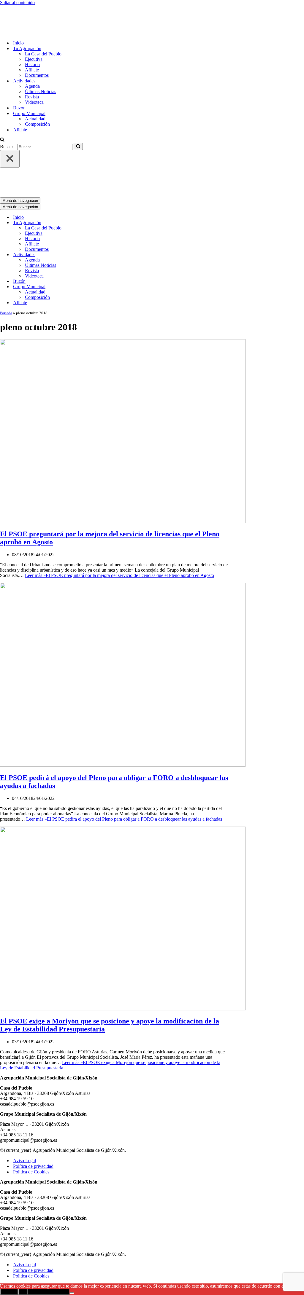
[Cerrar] (10, 134)
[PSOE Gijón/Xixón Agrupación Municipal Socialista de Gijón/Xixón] (21, 7)
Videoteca (34, 77)
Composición (37, 99)
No (22, 1242)
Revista (32, 72)
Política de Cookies (31, 1122)
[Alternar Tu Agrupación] (104, 173)
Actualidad (35, 94)
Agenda (32, 61)
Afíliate (32, 45)
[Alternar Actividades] (104, 205)
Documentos (37, 50)
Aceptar (9, 1242)
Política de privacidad (33, 1116)
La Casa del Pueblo (43, 29)
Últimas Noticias (40, 66)
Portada (6, 263)
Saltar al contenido (17, 2)
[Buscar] (2, 115)
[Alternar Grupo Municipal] (104, 237)
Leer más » (119, 526)
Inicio (18, 18)
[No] (71, 1244)
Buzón (19, 83)
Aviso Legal (24, 1111)
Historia (32, 39)
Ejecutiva (33, 34)
